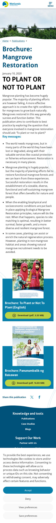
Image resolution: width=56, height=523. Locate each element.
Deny (28, 498)
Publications (18, 40)
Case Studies (28, 423)
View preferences (28, 507)
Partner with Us (28, 442)
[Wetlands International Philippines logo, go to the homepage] (11, 4)
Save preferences (28, 515)
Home (5, 40)
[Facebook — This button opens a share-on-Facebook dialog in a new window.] (39, 397)
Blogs (28, 429)
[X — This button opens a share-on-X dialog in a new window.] (31, 397)
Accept (28, 490)
